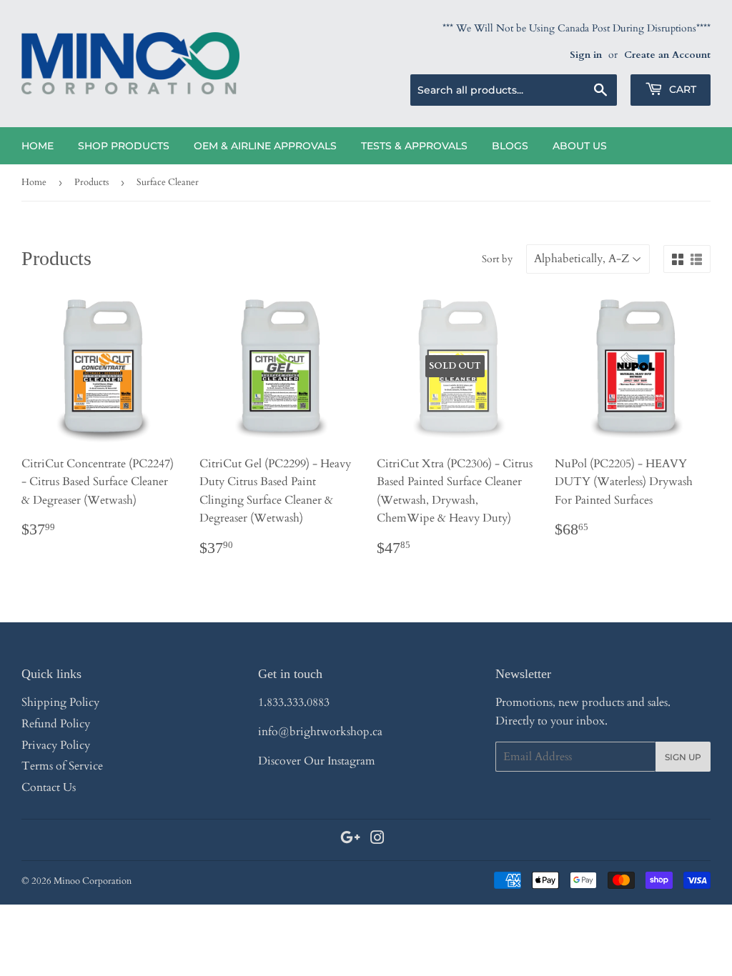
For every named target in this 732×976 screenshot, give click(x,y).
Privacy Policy (55, 745)
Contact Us (48, 787)
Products (91, 182)
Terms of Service (62, 766)
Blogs (510, 145)
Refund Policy (55, 724)
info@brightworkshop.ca (320, 732)
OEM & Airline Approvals (265, 145)
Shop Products (123, 145)
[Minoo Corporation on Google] (350, 839)
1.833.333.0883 (294, 702)
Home (37, 145)
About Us (580, 145)
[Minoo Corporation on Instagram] (377, 839)
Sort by (497, 259)
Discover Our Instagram (316, 761)
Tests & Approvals (414, 145)
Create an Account (667, 55)
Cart (681, 89)
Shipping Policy (60, 702)
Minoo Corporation (93, 881)
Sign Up (683, 757)
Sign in (586, 55)
